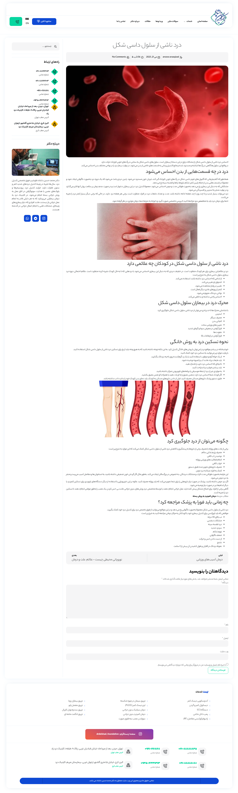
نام (226, 625)
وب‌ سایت (224, 651)
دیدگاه (224, 583)
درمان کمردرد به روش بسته (204, 496)
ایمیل (225, 638)
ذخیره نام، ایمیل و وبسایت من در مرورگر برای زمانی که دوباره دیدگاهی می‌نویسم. (192, 665)
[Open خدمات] (184, 21)
